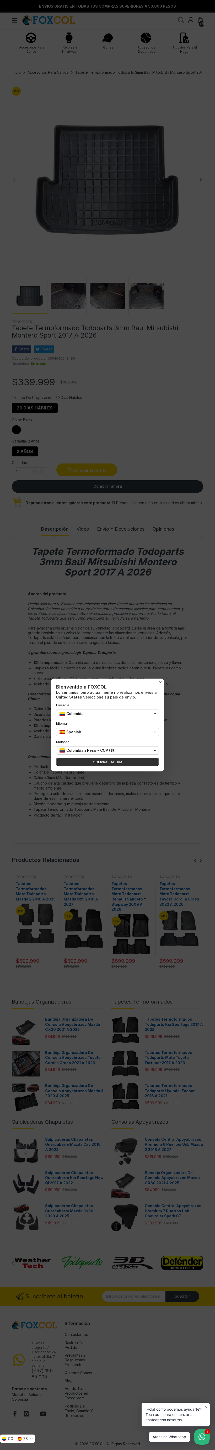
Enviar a (62, 705)
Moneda (62, 742)
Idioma (61, 723)
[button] (17, 1439)
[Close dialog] (160, 682)
